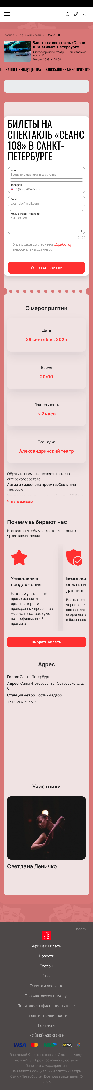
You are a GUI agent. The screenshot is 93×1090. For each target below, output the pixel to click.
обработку (63, 244)
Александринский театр (48, 52)
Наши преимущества (23, 69)
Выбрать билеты (47, 641)
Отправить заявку (46, 267)
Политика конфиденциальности (46, 1005)
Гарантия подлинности (46, 1015)
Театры (46, 965)
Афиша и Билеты (46, 946)
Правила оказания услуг (46, 995)
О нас (46, 975)
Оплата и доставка (46, 985)
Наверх (80, 928)
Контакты (46, 1025)
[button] (12, 189)
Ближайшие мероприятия (68, 69)
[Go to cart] (84, 14)
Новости (46, 956)
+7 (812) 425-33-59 (23, 701)
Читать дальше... (21, 501)
